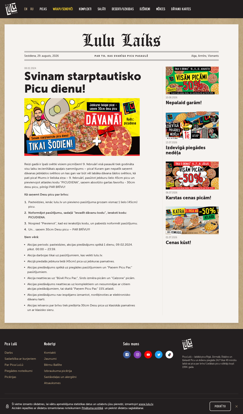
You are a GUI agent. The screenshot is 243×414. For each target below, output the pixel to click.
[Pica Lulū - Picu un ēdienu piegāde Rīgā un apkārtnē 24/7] (11, 9)
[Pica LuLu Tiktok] (169, 354)
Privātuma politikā (92, 408)
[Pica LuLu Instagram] (137, 354)
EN (25, 9)
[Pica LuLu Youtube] (148, 354)
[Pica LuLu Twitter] (159, 354)
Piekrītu (220, 406)
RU (32, 9)
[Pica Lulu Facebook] (127, 354)
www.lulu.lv (146, 404)
